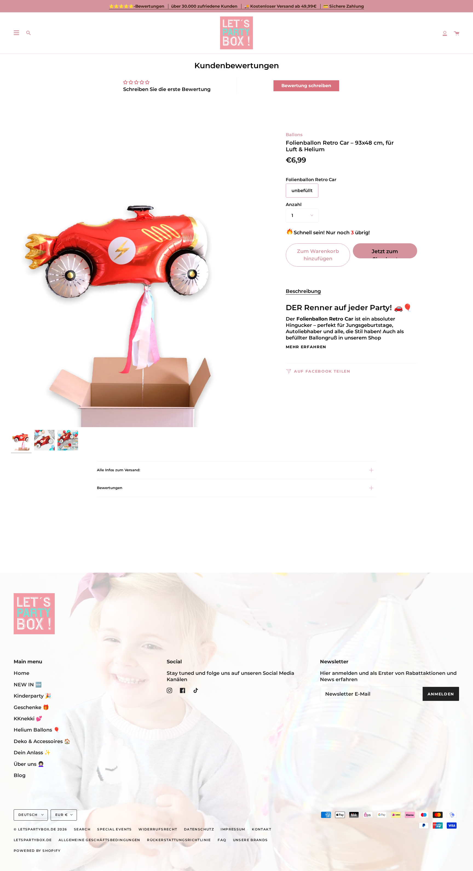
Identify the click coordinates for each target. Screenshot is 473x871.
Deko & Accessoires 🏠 (42, 741)
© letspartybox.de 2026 (40, 829)
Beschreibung (303, 291)
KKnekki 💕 (28, 718)
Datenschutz (199, 829)
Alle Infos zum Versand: (118, 470)
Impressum (233, 829)
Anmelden (441, 694)
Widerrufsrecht (158, 829)
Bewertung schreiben (306, 85)
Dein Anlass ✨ (32, 752)
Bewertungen (109, 488)
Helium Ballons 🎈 (37, 730)
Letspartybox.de (33, 840)
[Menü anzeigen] (16, 33)
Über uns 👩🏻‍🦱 (29, 764)
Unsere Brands (250, 840)
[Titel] (444, 32)
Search (82, 829)
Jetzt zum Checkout (385, 253)
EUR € (61, 815)
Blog (19, 775)
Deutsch (28, 815)
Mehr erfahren (306, 347)
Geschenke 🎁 (31, 707)
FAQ (222, 840)
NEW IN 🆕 (28, 684)
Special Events (114, 829)
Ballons (294, 134)
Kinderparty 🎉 (32, 696)
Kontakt (261, 829)
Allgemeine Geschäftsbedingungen (99, 840)
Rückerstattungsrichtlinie (179, 840)
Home (21, 673)
